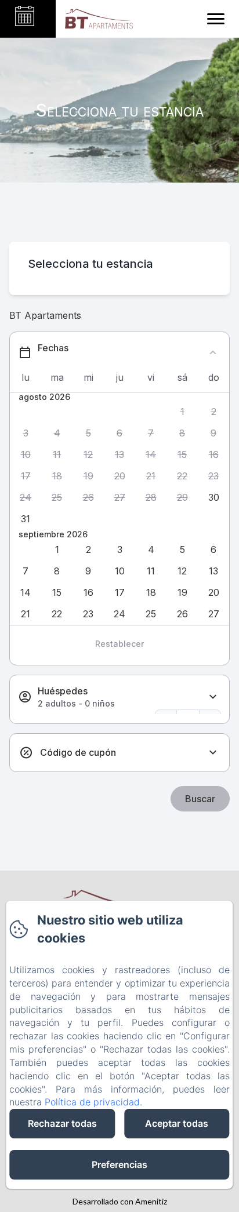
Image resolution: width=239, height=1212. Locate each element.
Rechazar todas (62, 1123)
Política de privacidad (92, 1102)
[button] (182, 412)
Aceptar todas (176, 1123)
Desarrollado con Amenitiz (120, 1201)
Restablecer (119, 644)
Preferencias (119, 1164)
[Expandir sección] (213, 697)
